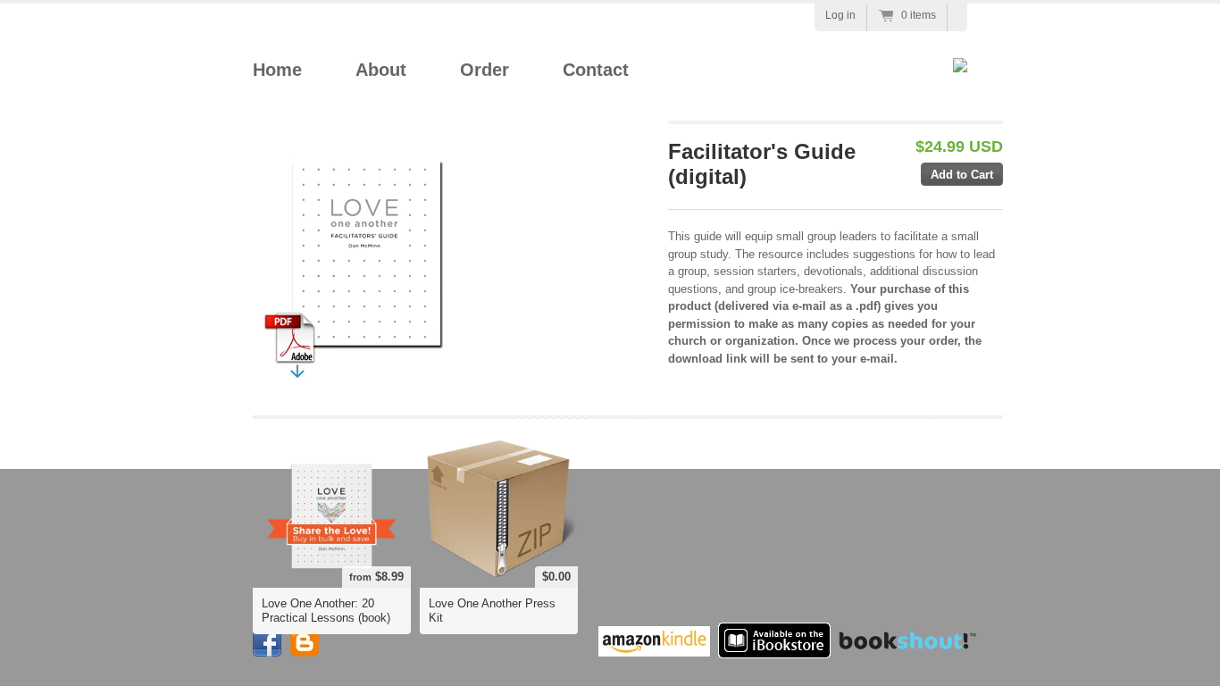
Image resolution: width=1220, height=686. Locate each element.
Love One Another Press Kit (492, 610)
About (380, 69)
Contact (596, 69)
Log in (840, 15)
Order (484, 69)
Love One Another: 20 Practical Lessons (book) (326, 610)
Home (277, 69)
